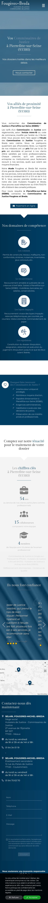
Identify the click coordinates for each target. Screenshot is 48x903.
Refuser (15, 897)
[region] (24, 677)
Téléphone (11, 806)
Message (10, 824)
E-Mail (9, 815)
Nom (8, 797)
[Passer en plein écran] (45, 671)
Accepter (33, 897)
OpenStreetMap (42, 694)
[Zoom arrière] (45, 666)
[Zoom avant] (45, 663)
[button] (19, 669)
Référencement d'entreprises (17, 568)
